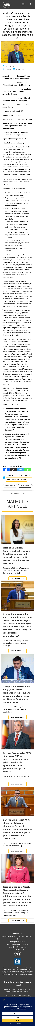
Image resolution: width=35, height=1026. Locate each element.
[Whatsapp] (27, 469)
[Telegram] (20, 469)
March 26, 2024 (20, 69)
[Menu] (23, 4)
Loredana (8, 69)
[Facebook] (6, 469)
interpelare (26, 476)
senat (23, 480)
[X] (13, 469)
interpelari (10, 66)
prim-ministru (13, 480)
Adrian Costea (13, 476)
